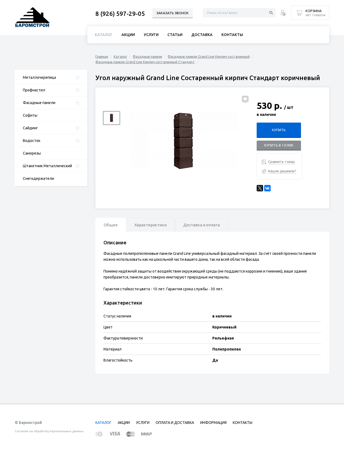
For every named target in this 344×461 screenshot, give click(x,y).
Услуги (151, 35)
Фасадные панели (39, 103)
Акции (128, 35)
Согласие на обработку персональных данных (49, 431)
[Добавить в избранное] (245, 99)
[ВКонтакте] (267, 188)
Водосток (31, 140)
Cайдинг (30, 128)
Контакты (232, 35)
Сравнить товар (281, 161)
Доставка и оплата (201, 225)
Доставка (202, 35)
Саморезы (32, 153)
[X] (260, 188)
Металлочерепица (39, 77)
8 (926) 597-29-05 (120, 13)
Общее (111, 225)
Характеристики (150, 225)
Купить (279, 130)
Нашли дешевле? (282, 171)
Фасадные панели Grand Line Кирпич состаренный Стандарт (145, 62)
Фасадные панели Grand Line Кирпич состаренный (209, 56)
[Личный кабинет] (283, 13)
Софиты (30, 115)
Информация (213, 422)
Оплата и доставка (175, 422)
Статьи (174, 35)
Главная (101, 56)
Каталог (120, 56)
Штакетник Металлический (47, 166)
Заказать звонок (172, 13)
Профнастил (34, 90)
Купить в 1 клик (278, 145)
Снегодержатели (38, 178)
